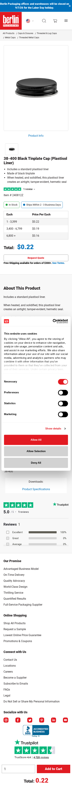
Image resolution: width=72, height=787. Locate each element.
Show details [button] (53, 428)
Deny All (36, 462)
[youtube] (66, 720)
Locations (9, 665)
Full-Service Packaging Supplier (22, 604)
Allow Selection (36, 451)
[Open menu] (66, 21)
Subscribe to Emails (15, 683)
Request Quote (36, 257)
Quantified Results (14, 598)
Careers (8, 671)
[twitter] (30, 720)
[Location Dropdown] (30, 21)
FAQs (6, 689)
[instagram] (6, 720)
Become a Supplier (15, 677)
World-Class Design (15, 586)
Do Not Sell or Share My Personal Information (31, 701)
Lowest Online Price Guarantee (22, 635)
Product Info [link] (36, 135)
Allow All (36, 439)
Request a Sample (14, 629)
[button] (44, 21)
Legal (6, 695)
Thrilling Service (13, 592)
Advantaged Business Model (21, 569)
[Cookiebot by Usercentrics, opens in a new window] (52, 321)
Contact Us (10, 659)
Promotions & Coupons (17, 641)
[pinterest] (42, 720)
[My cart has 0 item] (55, 21)
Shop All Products (14, 623)
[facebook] (18, 720)
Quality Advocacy (14, 580)
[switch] (63, 392)
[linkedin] (54, 720)
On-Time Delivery (13, 574)
